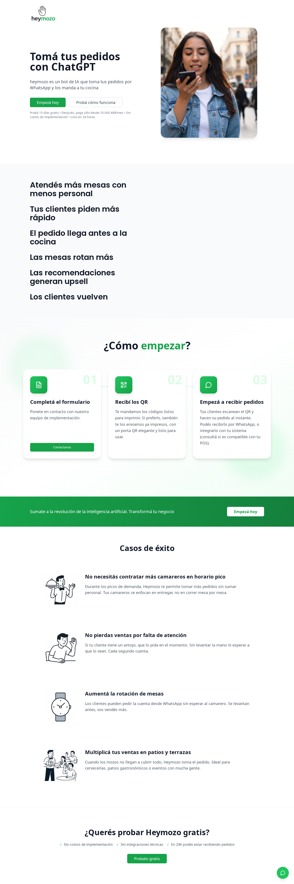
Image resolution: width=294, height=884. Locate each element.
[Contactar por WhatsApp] (283, 873)
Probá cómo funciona (95, 102)
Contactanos (62, 447)
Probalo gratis (147, 858)
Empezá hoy (48, 102)
